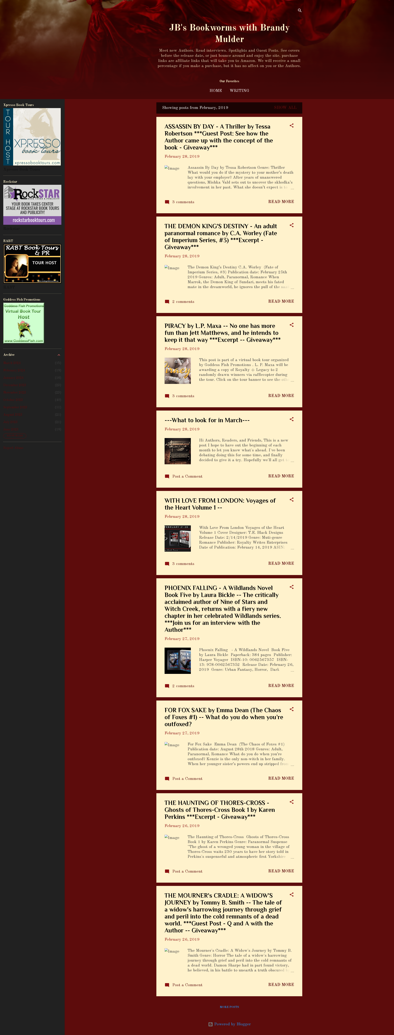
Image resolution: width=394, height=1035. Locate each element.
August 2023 (12, 415)
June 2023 (10, 429)
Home (216, 91)
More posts (229, 1007)
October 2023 (13, 400)
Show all (285, 108)
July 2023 (10, 422)
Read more (281, 202)
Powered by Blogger (232, 1024)
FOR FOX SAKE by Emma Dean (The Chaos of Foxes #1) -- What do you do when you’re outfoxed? (224, 717)
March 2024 (12, 363)
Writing (239, 91)
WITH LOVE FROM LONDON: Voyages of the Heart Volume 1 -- (220, 504)
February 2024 (14, 370)
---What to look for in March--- (207, 420)
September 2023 (15, 407)
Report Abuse (13, 448)
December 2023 (14, 385)
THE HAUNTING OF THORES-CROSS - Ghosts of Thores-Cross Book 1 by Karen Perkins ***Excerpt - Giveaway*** (220, 809)
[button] (291, 126)
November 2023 (14, 392)
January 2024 (13, 378)
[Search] (299, 11)
